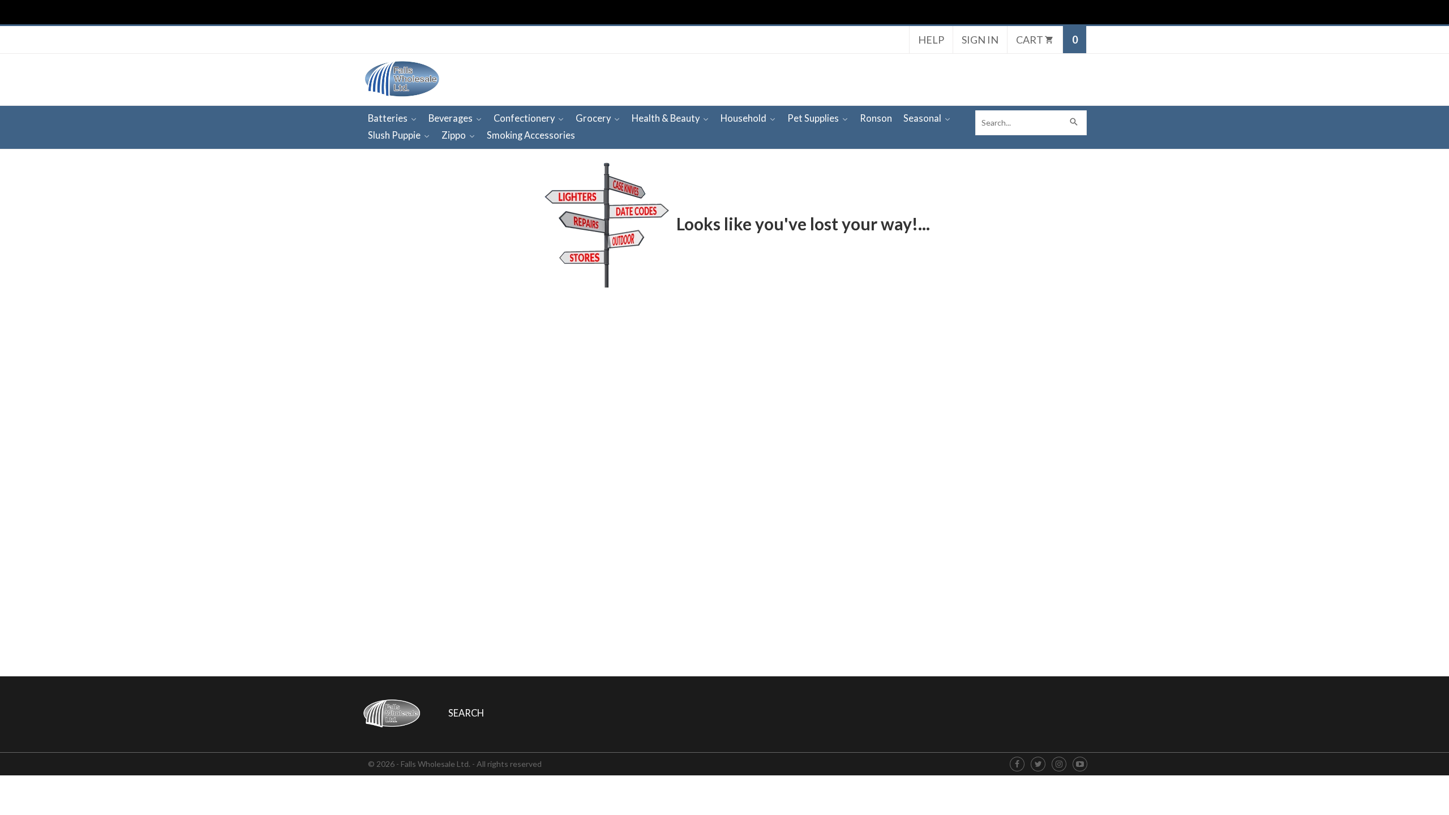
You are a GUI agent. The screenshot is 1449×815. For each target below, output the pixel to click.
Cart (1030, 39)
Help (931, 39)
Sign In (980, 39)
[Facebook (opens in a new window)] (1017, 764)
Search (466, 713)
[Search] (1074, 122)
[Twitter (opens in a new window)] (1038, 764)
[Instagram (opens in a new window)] (1059, 764)
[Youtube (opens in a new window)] (1080, 764)
